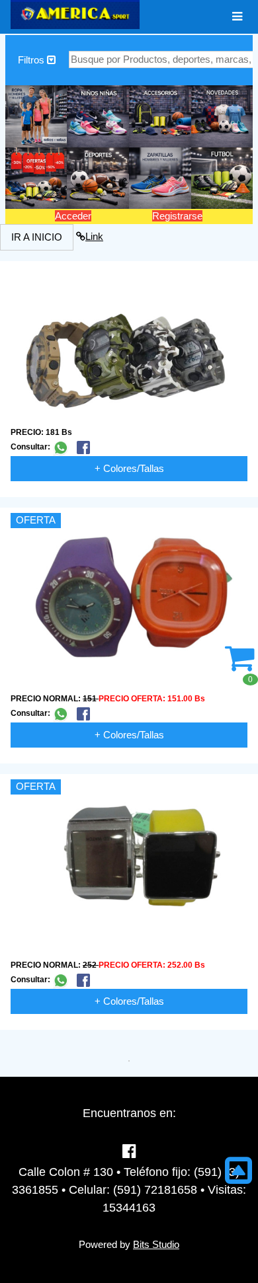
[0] (240, 665)
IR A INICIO (36, 237)
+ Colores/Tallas (129, 468)
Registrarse (177, 215)
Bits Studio (156, 1244)
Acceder (73, 215)
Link (94, 236)
